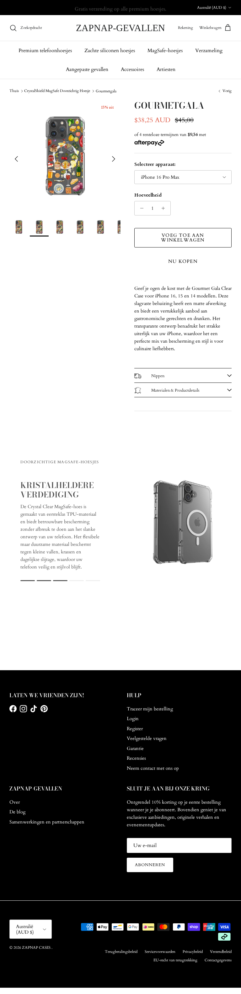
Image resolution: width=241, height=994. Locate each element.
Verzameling (208, 50)
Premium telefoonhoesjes (45, 50)
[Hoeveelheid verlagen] (140, 208)
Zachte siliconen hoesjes (109, 50)
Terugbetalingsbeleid (121, 951)
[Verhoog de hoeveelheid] (164, 208)
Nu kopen (183, 261)
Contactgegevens (218, 960)
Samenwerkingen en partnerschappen (46, 822)
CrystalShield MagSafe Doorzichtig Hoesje (57, 90)
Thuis (14, 90)
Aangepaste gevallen (87, 69)
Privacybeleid (193, 951)
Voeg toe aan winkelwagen (183, 237)
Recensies (136, 758)
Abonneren (150, 865)
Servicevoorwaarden (160, 951)
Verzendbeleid (221, 951)
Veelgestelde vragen (147, 738)
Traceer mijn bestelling (150, 709)
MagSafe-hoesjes (165, 50)
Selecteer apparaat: (154, 164)
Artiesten (166, 69)
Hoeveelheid (148, 195)
